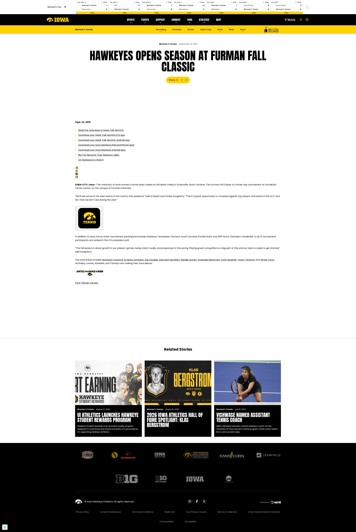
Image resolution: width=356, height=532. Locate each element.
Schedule (176, 29)
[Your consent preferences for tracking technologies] (5, 527)
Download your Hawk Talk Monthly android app (104, 140)
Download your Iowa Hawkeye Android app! (102, 150)
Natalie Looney (189, 259)
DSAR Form (170, 512)
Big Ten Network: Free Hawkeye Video (98, 155)
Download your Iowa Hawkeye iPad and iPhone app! (106, 145)
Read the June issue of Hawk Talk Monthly (101, 130)
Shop (218, 20)
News (231, 29)
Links (92, 13)
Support (160, 20)
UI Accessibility (167, 521)
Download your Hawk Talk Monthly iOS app (101, 135)
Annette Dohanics (134, 259)
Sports (131, 20)
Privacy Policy (82, 512)
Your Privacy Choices (196, 512)
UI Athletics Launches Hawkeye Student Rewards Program (108, 417)
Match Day (205, 29)
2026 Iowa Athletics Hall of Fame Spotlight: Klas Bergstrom (175, 420)
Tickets (145, 20)
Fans (189, 20)
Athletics (204, 20)
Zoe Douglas (151, 259)
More (242, 29)
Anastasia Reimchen (209, 259)
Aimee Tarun (267, 259)
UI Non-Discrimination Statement (264, 512)
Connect (176, 20)
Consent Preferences (110, 512)
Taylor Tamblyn (246, 259)
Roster (191, 29)
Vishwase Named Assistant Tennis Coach (243, 417)
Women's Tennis (168, 44)
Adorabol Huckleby (169, 259)
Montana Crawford (112, 259)
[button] (307, 7)
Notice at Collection (227, 512)
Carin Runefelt (229, 259)
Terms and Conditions (142, 512)
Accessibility (190, 521)
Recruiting (161, 29)
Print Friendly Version (86, 283)
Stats (220, 29)
